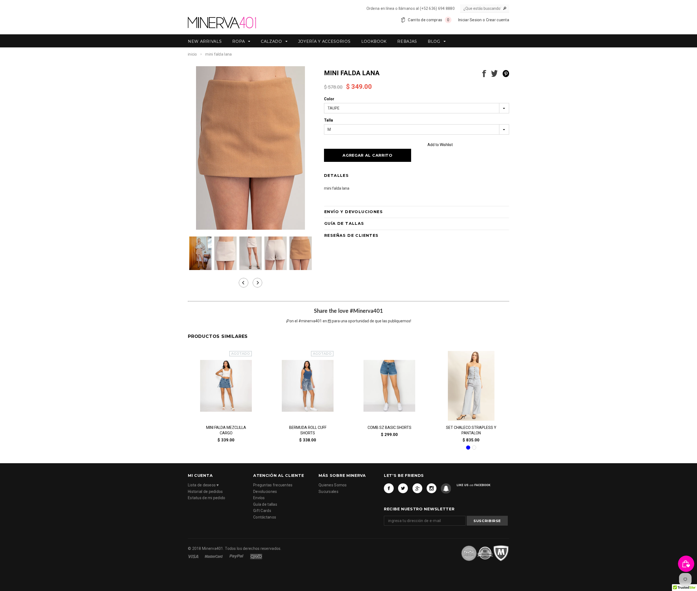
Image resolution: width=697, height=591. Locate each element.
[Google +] (417, 489)
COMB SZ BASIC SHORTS (389, 427)
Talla (328, 120)
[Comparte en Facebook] (484, 73)
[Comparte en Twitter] (494, 73)
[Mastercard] (214, 556)
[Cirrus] (256, 556)
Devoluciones (265, 491)
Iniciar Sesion (470, 20)
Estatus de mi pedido (206, 498)
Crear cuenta (497, 20)
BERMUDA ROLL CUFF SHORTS (307, 430)
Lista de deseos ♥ (203, 485)
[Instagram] (432, 489)
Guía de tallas (265, 504)
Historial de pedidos (205, 491)
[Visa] (193, 556)
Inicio (192, 54)
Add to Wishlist (440, 145)
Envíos (259, 498)
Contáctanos (264, 517)
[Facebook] (389, 489)
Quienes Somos (333, 485)
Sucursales (328, 491)
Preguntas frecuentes (273, 485)
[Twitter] (403, 489)
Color (329, 99)
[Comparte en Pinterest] (506, 73)
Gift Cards (262, 511)
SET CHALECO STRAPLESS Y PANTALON (471, 430)
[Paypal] (236, 556)
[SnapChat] (446, 489)
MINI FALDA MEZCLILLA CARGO (226, 430)
